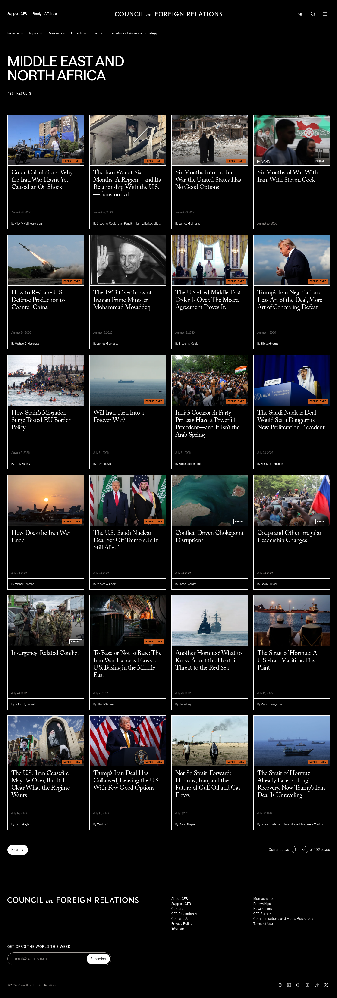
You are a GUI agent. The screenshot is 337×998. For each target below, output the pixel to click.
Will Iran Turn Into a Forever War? (118, 417)
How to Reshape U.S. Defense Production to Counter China (38, 300)
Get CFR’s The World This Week (39, 947)
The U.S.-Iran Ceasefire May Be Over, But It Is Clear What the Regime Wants (40, 784)
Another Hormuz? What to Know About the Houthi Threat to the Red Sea (208, 660)
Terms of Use (263, 924)
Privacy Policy (181, 924)
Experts (77, 33)
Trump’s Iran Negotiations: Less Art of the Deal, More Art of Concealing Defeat (289, 300)
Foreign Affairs (43, 14)
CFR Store (261, 914)
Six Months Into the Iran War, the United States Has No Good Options (208, 180)
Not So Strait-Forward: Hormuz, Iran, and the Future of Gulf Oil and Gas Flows (208, 784)
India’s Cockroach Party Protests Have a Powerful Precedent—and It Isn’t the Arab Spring (207, 424)
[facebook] (279, 985)
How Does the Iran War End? (40, 537)
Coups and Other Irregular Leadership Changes (289, 537)
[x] (326, 985)
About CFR (179, 899)
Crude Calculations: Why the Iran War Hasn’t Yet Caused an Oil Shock (42, 180)
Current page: (279, 850)
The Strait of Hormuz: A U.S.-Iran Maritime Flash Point (288, 660)
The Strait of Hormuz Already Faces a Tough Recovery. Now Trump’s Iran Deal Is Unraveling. (291, 784)
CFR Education (182, 914)
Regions (13, 33)
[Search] (313, 14)
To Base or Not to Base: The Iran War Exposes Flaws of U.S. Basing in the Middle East (127, 664)
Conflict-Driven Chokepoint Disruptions (209, 537)
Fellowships (262, 904)
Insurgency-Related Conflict (45, 653)
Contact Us (180, 919)
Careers (177, 909)
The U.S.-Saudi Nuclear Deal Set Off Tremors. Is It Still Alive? (125, 540)
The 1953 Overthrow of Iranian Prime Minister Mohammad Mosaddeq (122, 300)
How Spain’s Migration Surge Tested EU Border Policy (40, 420)
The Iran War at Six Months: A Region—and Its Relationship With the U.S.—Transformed (127, 184)
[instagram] (307, 985)
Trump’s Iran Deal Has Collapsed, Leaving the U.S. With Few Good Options (126, 780)
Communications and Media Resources (283, 919)
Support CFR (17, 14)
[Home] (168, 13)
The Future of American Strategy (133, 33)
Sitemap (177, 928)
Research (55, 33)
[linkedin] (289, 985)
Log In (301, 14)
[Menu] (325, 14)
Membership (263, 899)
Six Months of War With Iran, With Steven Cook (287, 176)
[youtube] (298, 985)
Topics (33, 33)
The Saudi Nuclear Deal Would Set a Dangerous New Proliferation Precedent (290, 420)
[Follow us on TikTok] (317, 985)
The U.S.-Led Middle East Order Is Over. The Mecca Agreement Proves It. (208, 300)
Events (97, 33)
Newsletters (262, 909)
